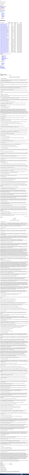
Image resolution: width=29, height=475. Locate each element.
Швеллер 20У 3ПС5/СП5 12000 (4, 27)
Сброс (21, 22)
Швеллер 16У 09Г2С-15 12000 (4, 52)
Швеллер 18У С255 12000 (3, 24)
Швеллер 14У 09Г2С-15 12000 (4, 49)
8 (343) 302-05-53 (2, 67)
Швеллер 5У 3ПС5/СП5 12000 (4, 46)
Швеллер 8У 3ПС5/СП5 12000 (4, 41)
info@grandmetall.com (2, 10)
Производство (3, 15)
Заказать (21, 23)
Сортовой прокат (4, 55)
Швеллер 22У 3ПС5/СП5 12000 (4, 30)
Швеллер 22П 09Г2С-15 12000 (4, 23)
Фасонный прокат (4, 56)
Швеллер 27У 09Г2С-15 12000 (4, 35)
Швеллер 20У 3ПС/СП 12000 (3, 28)
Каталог (3, 14)
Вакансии (3, 63)
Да (0, 7)
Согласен (1, 217)
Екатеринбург (2, 7)
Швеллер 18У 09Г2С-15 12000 (4, 25)
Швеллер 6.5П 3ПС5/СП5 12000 (4, 39)
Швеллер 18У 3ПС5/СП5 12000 (4, 31)
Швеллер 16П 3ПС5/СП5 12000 (4, 51)
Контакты (3, 16)
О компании (3, 13)
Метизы (3, 59)
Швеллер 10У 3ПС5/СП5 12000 (4, 42)
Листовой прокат (4, 57)
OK (21, 474)
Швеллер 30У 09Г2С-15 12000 (4, 37)
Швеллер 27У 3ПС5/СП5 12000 (4, 34)
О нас (2, 62)
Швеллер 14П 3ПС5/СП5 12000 (4, 47)
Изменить (11, 464)
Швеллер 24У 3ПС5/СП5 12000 (4, 32)
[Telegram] (0, 9)
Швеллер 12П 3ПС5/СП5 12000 (4, 44)
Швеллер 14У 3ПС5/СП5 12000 (4, 48)
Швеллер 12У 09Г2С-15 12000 (4, 38)
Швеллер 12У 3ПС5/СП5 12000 (4, 45)
